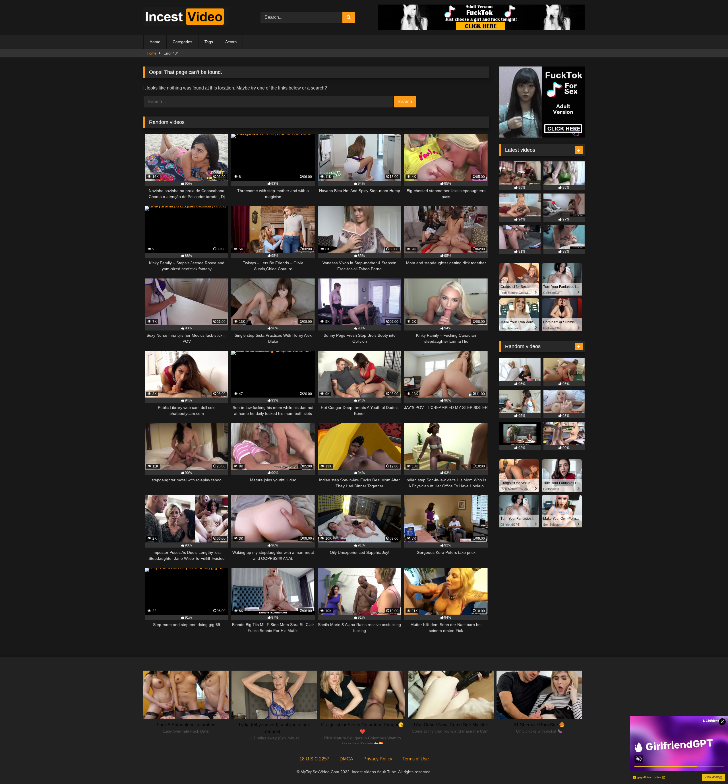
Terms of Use (415, 758)
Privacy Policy (377, 758)
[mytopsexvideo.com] (186, 17)
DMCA (346, 758)
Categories (182, 41)
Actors (231, 41)
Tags (208, 41)
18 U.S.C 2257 (314, 758)
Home (155, 41)
